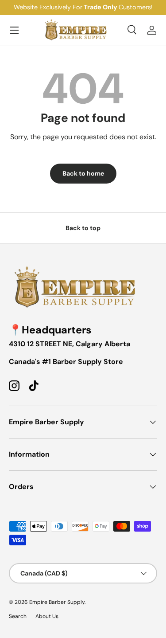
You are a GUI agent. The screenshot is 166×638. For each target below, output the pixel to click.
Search (18, 616)
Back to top (83, 228)
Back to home (83, 173)
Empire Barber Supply (57, 602)
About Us (46, 616)
